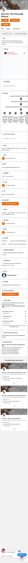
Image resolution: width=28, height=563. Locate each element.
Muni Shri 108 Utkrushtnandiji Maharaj (11, 349)
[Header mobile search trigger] (26, 2)
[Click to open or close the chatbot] (22, 557)
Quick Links (21, 554)
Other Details (16, 28)
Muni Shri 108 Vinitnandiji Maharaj (10, 350)
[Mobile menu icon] (2, 2)
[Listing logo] (3, 9)
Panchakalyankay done (10, 294)
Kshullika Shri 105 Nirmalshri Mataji (10, 353)
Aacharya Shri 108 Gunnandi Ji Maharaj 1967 (4, 119)
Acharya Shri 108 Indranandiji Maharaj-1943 (12, 347)
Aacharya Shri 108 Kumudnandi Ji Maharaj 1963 (21, 119)
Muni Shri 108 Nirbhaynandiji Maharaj (10, 352)
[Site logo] (5, 2)
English (8, 28)
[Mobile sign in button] (23, 2)
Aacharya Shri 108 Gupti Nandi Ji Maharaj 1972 (10, 119)
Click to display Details (10, 203)
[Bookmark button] (14, 383)
